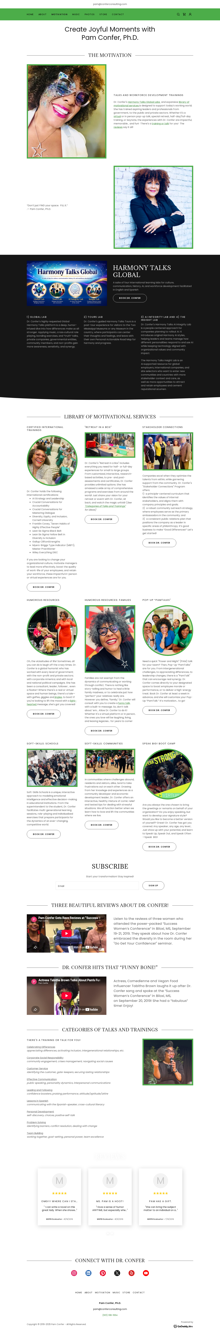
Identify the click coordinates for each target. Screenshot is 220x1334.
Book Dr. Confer (130, 298)
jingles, (58, 697)
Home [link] (30, 14)
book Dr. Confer (159, 846)
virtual (117, 116)
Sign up (153, 885)
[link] (74, 1273)
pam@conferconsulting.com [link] (110, 4)
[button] (184, 14)
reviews (118, 127)
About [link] (42, 14)
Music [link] (76, 14)
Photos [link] (90, 14)
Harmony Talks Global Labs (144, 102)
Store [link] (103, 14)
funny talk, (124, 703)
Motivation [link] (59, 14)
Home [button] (78, 1292)
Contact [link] (118, 14)
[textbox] (97, 885)
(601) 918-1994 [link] (110, 1315)
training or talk (160, 123)
